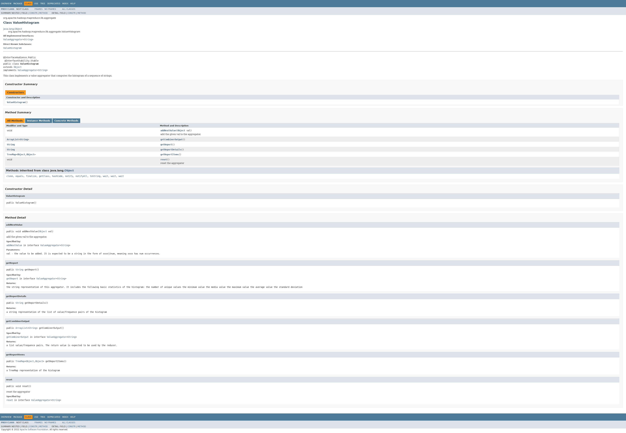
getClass (44, 176)
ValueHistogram (12, 48)
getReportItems (169, 154)
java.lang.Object (12, 29)
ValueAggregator (13, 39)
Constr (33, 13)
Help (72, 3)
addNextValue (168, 130)
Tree (42, 3)
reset (163, 159)
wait (105, 176)
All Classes (68, 9)
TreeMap (11, 154)
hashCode (57, 176)
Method (43, 13)
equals (19, 176)
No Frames (50, 9)
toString (95, 176)
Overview (6, 3)
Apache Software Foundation (34, 429)
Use (36, 3)
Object (18, 67)
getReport (166, 144)
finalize (31, 176)
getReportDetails (170, 149)
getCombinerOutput (171, 139)
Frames (39, 9)
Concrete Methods (66, 120)
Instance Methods (38, 120)
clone (9, 176)
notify (69, 176)
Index (65, 3)
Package (17, 3)
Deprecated (53, 3)
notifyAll (81, 176)
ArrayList (13, 139)
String (28, 39)
